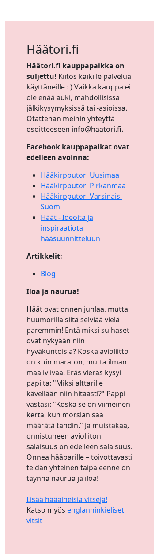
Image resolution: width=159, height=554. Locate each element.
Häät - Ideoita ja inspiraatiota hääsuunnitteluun (70, 227)
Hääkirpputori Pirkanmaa (83, 185)
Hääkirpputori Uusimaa (80, 175)
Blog (48, 274)
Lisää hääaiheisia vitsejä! (66, 499)
